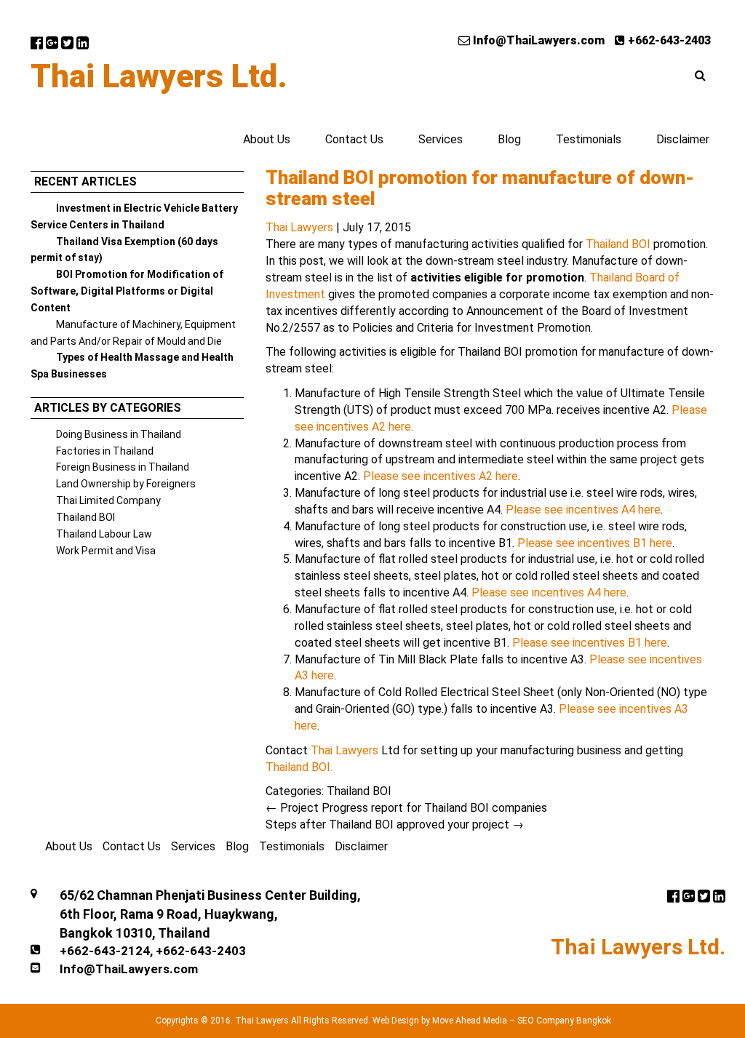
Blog (509, 139)
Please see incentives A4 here (583, 509)
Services (440, 139)
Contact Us (354, 139)
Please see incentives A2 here (440, 476)
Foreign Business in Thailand (122, 467)
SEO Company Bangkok (564, 1020)
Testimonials (588, 139)
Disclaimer (682, 139)
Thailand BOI (85, 517)
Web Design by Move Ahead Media (439, 1020)
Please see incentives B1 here (594, 543)
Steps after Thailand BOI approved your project (395, 824)
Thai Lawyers (299, 227)
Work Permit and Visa (106, 550)
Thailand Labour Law (104, 534)
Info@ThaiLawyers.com (537, 40)
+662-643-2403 (668, 40)
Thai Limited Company (108, 500)
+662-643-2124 (105, 950)
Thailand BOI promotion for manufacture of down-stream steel (480, 188)
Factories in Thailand (105, 451)
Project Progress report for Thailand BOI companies (406, 808)
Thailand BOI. (299, 767)
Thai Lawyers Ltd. (159, 76)
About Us (266, 139)
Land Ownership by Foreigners (126, 484)
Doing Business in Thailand (118, 434)
